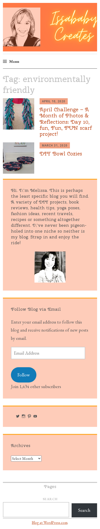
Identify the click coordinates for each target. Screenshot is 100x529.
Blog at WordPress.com (49, 522)
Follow (23, 375)
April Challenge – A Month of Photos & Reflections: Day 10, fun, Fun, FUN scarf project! (66, 121)
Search (50, 499)
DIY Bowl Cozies (61, 153)
